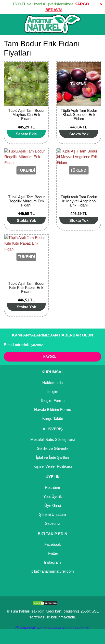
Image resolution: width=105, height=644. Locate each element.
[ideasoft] (25, 628)
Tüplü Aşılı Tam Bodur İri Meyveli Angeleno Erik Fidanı (79, 201)
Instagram (52, 562)
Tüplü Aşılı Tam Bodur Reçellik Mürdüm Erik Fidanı (26, 201)
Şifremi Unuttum (52, 514)
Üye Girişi (52, 505)
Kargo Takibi (52, 418)
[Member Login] (52, 637)
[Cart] (93, 637)
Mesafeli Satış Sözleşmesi (52, 439)
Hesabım (52, 487)
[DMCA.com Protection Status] (45, 603)
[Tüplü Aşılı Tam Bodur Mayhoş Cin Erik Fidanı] (26, 84)
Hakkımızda (52, 382)
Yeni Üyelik (52, 496)
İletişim (52, 391)
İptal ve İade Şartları (52, 457)
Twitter (52, 553)
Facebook (52, 544)
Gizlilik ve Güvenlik (53, 448)
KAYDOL (49, 356)
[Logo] (52, 24)
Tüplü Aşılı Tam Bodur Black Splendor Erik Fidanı (79, 114)
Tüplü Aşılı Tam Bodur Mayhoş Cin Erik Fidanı (26, 114)
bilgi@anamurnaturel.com (52, 571)
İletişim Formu (52, 400)
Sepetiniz (52, 523)
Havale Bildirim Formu (52, 409)
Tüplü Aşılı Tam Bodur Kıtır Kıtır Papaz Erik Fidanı (26, 287)
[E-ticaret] (52, 628)
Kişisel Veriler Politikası (52, 466)
